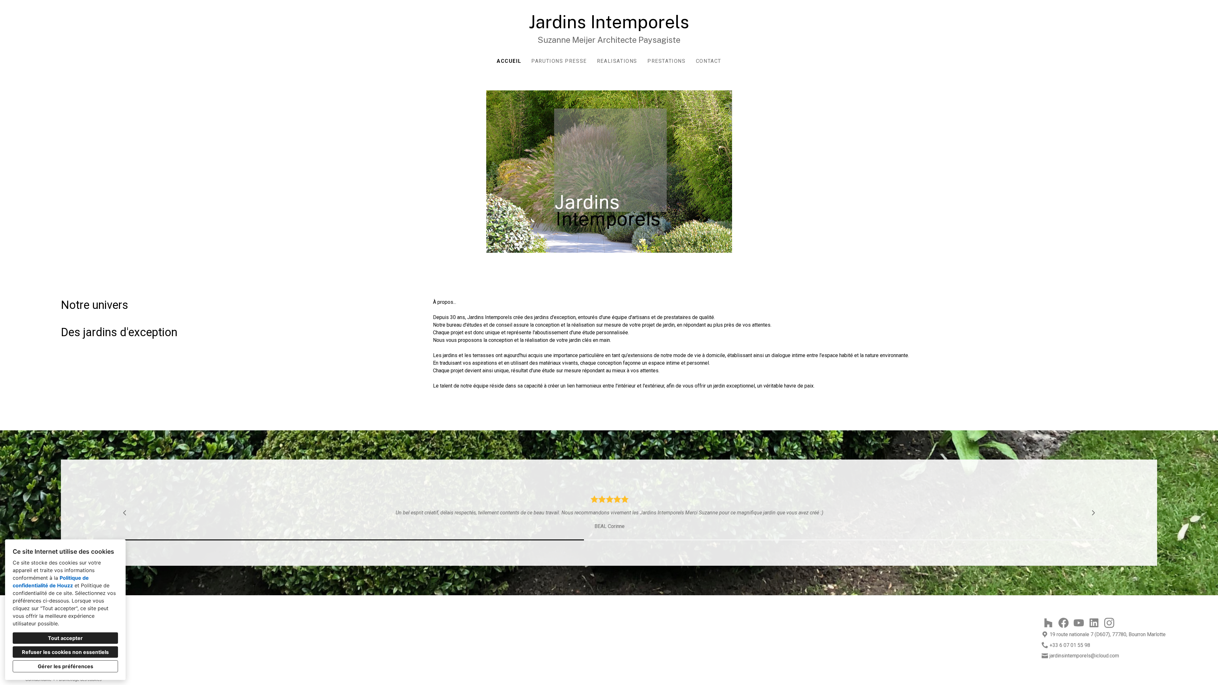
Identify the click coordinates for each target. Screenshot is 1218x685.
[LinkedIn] (1094, 623)
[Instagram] (1109, 623)
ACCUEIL (509, 61)
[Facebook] (1063, 623)
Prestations (666, 61)
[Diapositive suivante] (1093, 513)
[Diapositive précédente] (125, 513)
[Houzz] (1048, 623)
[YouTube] (1078, 623)
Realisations (617, 61)
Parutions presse (559, 61)
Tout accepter (65, 638)
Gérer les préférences (65, 666)
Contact (708, 61)
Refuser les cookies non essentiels (65, 652)
